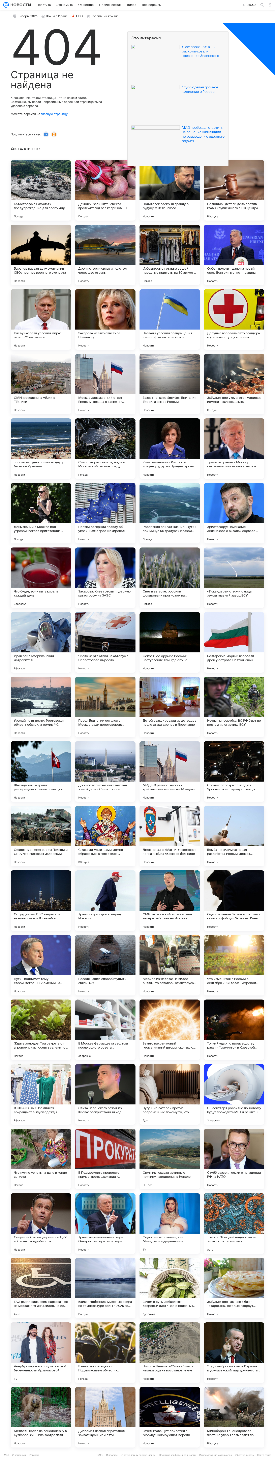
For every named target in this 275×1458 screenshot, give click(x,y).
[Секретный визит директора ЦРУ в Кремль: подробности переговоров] (41, 1223)
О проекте (112, 1455)
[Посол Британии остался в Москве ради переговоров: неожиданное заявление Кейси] (105, 707)
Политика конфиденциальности (177, 1455)
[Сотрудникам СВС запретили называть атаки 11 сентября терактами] (41, 900)
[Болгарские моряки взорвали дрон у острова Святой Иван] (234, 642)
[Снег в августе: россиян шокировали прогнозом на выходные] (170, 577)
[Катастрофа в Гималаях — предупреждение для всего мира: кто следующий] (41, 190)
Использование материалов (215, 1455)
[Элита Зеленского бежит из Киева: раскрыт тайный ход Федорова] (105, 1094)
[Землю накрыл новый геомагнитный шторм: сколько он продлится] (170, 1030)
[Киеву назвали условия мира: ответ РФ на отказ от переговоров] (41, 319)
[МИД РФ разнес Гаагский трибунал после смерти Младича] (170, 771)
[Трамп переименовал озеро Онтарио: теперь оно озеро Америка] (105, 1223)
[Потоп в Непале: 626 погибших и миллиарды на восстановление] (170, 1352)
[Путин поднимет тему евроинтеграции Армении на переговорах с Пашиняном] (41, 965)
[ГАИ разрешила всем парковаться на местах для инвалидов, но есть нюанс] (41, 1288)
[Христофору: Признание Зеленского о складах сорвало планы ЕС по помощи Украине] (234, 513)
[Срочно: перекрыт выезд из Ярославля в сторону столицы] (234, 771)
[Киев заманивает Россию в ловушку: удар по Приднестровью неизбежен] (170, 448)
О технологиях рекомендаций (138, 1455)
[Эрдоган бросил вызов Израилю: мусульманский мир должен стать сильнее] (234, 1352)
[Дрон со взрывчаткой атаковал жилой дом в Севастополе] (105, 771)
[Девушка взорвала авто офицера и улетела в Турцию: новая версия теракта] (234, 319)
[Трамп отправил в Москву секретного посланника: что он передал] (234, 448)
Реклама (34, 1455)
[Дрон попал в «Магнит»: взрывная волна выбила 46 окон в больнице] (170, 836)
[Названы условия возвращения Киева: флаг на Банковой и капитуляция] (170, 319)
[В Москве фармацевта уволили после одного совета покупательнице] (105, 1030)
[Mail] (6, 5)
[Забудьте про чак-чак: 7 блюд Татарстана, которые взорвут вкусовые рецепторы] (234, 1288)
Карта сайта (264, 1455)
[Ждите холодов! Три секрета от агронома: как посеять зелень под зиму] (41, 1030)
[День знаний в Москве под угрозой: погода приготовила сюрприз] (41, 513)
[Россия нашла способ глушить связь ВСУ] (105, 965)
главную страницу (54, 114)
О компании (19, 1455)
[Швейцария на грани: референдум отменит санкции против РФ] (41, 771)
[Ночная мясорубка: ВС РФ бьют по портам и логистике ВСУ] (234, 707)
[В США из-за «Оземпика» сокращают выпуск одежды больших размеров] (41, 1094)
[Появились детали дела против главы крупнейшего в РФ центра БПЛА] (234, 190)
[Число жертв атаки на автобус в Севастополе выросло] (105, 642)
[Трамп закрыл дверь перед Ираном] (105, 900)
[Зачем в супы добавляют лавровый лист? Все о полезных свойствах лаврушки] (170, 1288)
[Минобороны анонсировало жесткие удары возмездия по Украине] (234, 1417)
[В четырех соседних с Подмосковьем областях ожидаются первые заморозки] (105, 1352)
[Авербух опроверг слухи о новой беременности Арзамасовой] (41, 1352)
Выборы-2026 (27, 16)
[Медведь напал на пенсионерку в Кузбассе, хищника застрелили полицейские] (41, 1417)
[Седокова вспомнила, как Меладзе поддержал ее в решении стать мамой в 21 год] (170, 1223)
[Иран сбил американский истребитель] (41, 642)
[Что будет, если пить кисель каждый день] (41, 577)
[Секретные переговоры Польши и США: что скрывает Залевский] (41, 836)
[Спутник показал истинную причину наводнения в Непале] (170, 1159)
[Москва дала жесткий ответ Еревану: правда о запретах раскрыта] (105, 384)
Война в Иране (57, 16)
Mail (6, 1455)
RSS (99, 1455)
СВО (79, 16)
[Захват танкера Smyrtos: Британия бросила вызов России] (170, 384)
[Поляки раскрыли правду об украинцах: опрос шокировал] (105, 513)
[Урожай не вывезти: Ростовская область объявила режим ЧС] (41, 707)
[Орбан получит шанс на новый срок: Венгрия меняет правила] (234, 255)
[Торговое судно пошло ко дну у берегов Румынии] (41, 448)
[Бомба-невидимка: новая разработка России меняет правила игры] (234, 836)
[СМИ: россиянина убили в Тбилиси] (41, 384)
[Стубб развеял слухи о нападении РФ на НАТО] (234, 1159)
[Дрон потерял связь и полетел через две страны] (105, 255)
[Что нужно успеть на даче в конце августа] (41, 1159)
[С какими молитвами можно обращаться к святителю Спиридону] (105, 836)
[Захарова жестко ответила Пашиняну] (105, 319)
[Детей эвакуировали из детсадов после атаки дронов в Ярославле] (170, 707)
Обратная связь (244, 1455)
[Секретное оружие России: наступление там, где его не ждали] (170, 642)
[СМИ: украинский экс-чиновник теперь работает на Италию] (170, 900)
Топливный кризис (105, 16)
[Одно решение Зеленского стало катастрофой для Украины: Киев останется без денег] (234, 900)
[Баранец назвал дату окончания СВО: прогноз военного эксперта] (41, 255)
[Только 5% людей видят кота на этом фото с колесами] (234, 1223)
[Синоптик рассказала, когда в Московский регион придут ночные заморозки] (105, 448)
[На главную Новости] (20, 5)
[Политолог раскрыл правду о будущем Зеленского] (170, 190)
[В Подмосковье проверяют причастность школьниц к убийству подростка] (105, 1159)
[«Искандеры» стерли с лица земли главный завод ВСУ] (234, 577)
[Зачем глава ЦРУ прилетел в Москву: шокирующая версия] (170, 1417)
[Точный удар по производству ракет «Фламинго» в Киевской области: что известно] (234, 1030)
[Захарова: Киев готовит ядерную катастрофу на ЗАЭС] (105, 577)
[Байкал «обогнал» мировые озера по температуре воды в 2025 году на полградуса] (105, 1288)
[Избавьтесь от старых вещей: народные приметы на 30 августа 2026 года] (170, 255)
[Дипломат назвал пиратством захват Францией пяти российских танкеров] (105, 1417)
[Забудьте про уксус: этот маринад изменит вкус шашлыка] (234, 384)
